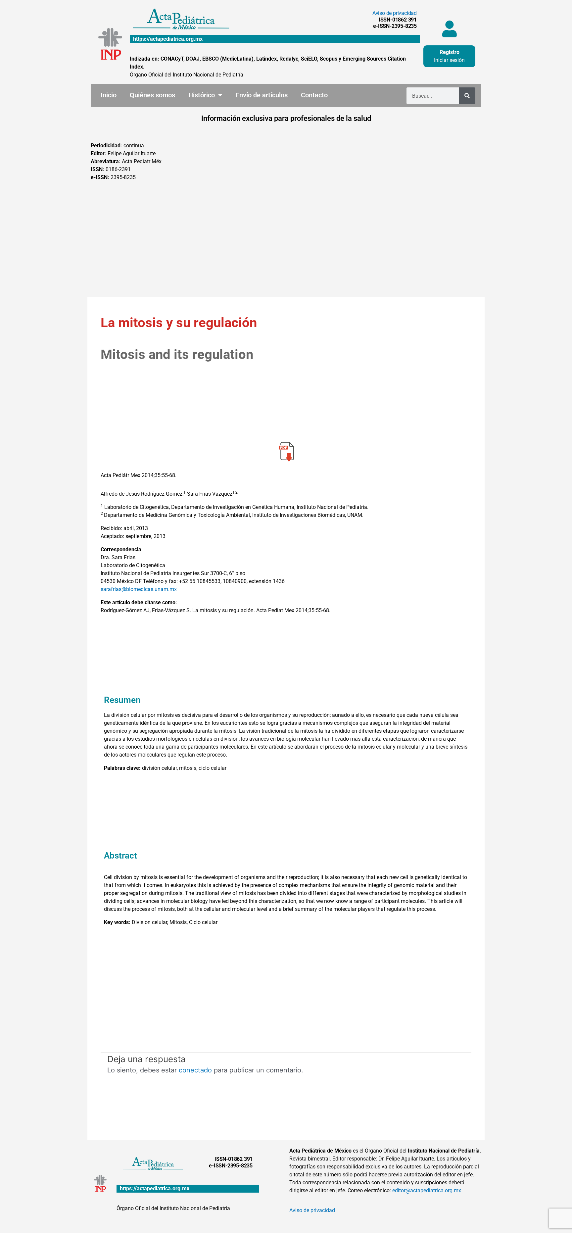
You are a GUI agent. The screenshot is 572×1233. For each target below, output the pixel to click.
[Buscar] (467, 95)
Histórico (201, 95)
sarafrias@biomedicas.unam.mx (139, 589)
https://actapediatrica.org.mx (168, 39)
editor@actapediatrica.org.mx (426, 1190)
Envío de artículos (262, 95)
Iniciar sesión (449, 60)
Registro (449, 52)
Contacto (314, 95)
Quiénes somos (152, 95)
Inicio (109, 95)
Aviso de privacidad (394, 13)
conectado (195, 1070)
